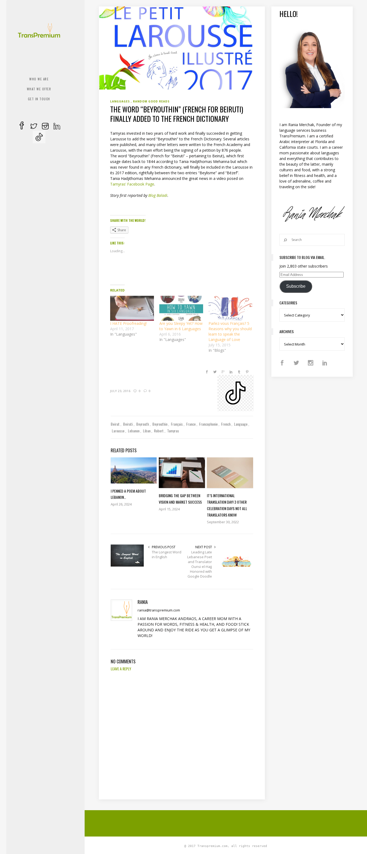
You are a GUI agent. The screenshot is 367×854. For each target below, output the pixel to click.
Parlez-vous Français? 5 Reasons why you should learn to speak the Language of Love (230, 331)
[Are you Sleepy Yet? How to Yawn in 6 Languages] (181, 308)
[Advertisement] (229, 822)
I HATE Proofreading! (128, 323)
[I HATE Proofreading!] (132, 308)
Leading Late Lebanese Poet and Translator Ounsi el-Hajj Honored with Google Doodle (199, 564)
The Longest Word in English (166, 554)
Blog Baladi (157, 195)
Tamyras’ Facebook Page (132, 184)
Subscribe (295, 286)
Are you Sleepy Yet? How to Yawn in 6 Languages (181, 326)
